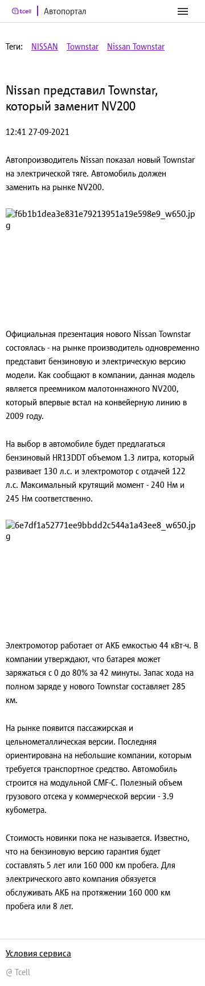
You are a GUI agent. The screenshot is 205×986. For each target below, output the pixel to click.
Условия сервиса (38, 953)
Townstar (83, 46)
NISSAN (44, 46)
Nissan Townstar (136, 46)
